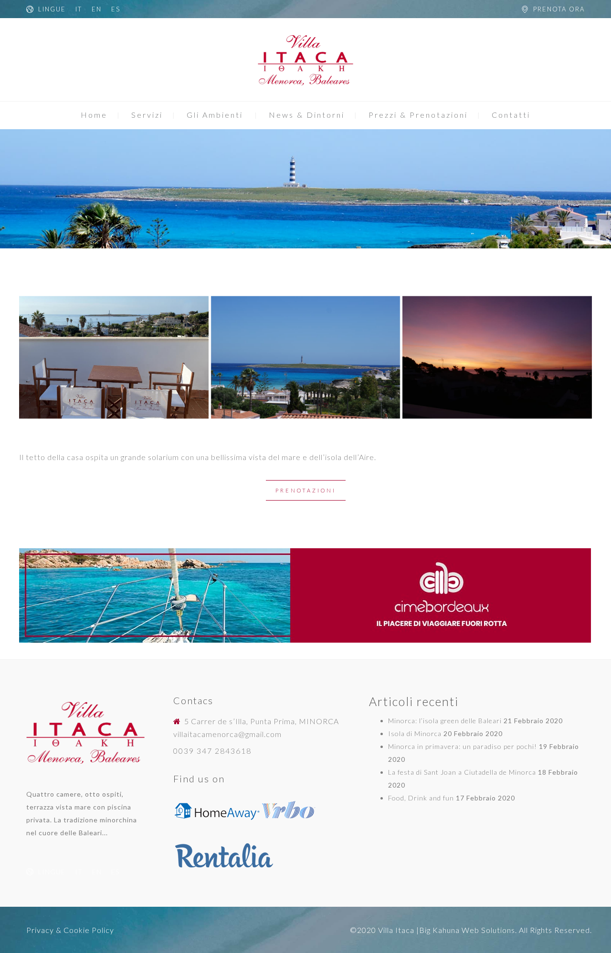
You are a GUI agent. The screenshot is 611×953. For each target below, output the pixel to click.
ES (115, 9)
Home (94, 114)
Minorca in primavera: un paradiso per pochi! (462, 746)
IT (78, 9)
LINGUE (52, 9)
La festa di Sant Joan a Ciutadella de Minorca (462, 772)
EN (97, 9)
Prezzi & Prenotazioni (418, 114)
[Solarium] (114, 357)
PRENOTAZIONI (305, 490)
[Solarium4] (305, 357)
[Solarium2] (497, 357)
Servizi (147, 114)
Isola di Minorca (415, 733)
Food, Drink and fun (421, 798)
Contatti (511, 114)
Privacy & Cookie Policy (70, 929)
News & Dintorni (307, 114)
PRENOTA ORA (559, 9)
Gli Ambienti (215, 114)
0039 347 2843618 (212, 750)
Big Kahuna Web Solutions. (468, 929)
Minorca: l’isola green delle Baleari (445, 721)
